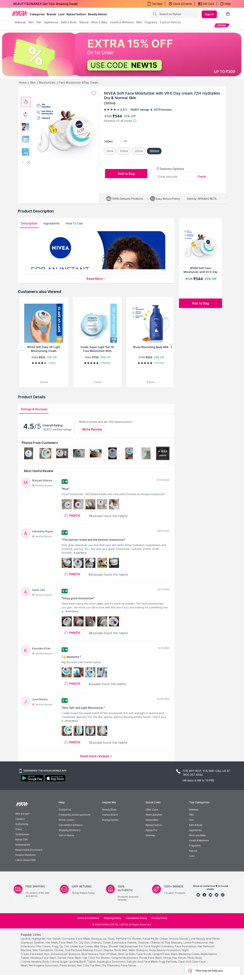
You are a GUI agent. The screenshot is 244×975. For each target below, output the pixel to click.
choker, (59, 950)
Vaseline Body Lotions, (45, 961)
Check (201, 176)
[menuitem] (222, 25)
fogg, (55, 946)
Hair (191, 819)
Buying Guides (110, 819)
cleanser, (144, 942)
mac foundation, (43, 950)
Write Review (92, 429)
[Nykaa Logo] (20, 13)
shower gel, (116, 946)
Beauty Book (109, 809)
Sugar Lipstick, (69, 961)
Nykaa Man (152, 819)
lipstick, (26, 938)
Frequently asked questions (74, 814)
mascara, (177, 942)
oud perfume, (73, 950)
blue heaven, (90, 954)
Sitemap (150, 835)
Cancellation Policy (136, 918)
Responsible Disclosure (28, 849)
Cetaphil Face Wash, (165, 954)
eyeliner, (39, 942)
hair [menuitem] (38, 22)
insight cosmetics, (163, 946)
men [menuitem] (139, 22)
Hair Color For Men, (89, 965)
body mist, (121, 950)
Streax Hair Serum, (175, 957)
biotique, (96, 938)
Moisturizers (47, 82)
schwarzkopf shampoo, (66, 954)
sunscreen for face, (138, 946)
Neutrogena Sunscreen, (44, 965)
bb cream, (161, 938)
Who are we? (22, 813)
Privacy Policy (159, 918)
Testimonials (22, 834)
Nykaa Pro (151, 830)
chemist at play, (160, 942)
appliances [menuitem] (51, 22)
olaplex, (109, 950)
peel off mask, (108, 954)
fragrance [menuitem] (151, 22)
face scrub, (144, 954)
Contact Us (65, 809)
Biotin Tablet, (87, 961)
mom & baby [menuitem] (99, 22)
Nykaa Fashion (76, 14)
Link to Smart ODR (25, 860)
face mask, (83, 938)
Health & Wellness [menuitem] (122, 22)
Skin (33, 82)
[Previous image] (23, 162)
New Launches (154, 814)
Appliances (195, 830)
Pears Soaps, (68, 965)
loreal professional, (195, 942)
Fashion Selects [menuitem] (170, 22)
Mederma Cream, (189, 954)
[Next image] (28, 162)
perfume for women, (129, 938)
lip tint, (65, 946)
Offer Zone (152, 809)
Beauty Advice (97, 14)
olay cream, (43, 946)
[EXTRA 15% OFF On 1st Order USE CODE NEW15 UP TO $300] (122, 54)
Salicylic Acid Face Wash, (142, 961)
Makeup (193, 809)
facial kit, (149, 938)
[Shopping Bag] (228, 14)
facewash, (37, 954)
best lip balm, (127, 954)
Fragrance (195, 845)
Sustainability (22, 844)
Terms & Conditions (88, 918)
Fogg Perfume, (168, 961)
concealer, (68, 938)
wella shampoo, (138, 950)
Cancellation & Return (71, 825)
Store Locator (66, 819)
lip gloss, (109, 938)
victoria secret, (179, 938)
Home (23, 82)
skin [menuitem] (31, 22)
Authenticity (21, 824)
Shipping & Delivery (70, 830)
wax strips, (101, 946)
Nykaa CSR (21, 839)
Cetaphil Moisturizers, (125, 957)
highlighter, (39, 938)
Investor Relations (25, 855)
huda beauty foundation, (165, 950)
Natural (193, 850)
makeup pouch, (93, 950)
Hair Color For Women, (97, 957)
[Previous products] (21, 347)
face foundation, (186, 946)
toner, (107, 942)
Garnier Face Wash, (69, 957)
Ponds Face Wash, (150, 957)
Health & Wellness (199, 840)
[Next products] (171, 347)
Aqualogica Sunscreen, (111, 961)
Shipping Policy (112, 918)
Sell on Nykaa (66, 835)
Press (18, 829)
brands (51, 14)
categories (37, 14)
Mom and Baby (197, 835)
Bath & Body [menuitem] (69, 22)
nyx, (47, 954)
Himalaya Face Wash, (43, 957)
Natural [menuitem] (84, 22)
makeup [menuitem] (20, 22)
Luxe (191, 855)
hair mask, (52, 942)
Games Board (110, 814)
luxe (61, 14)
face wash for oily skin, (74, 942)
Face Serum (128, 965)
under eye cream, (81, 946)
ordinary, (96, 942)
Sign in (209, 14)
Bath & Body (195, 825)
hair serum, (54, 938)
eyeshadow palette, (124, 942)
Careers (20, 818)
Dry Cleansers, (111, 965)
